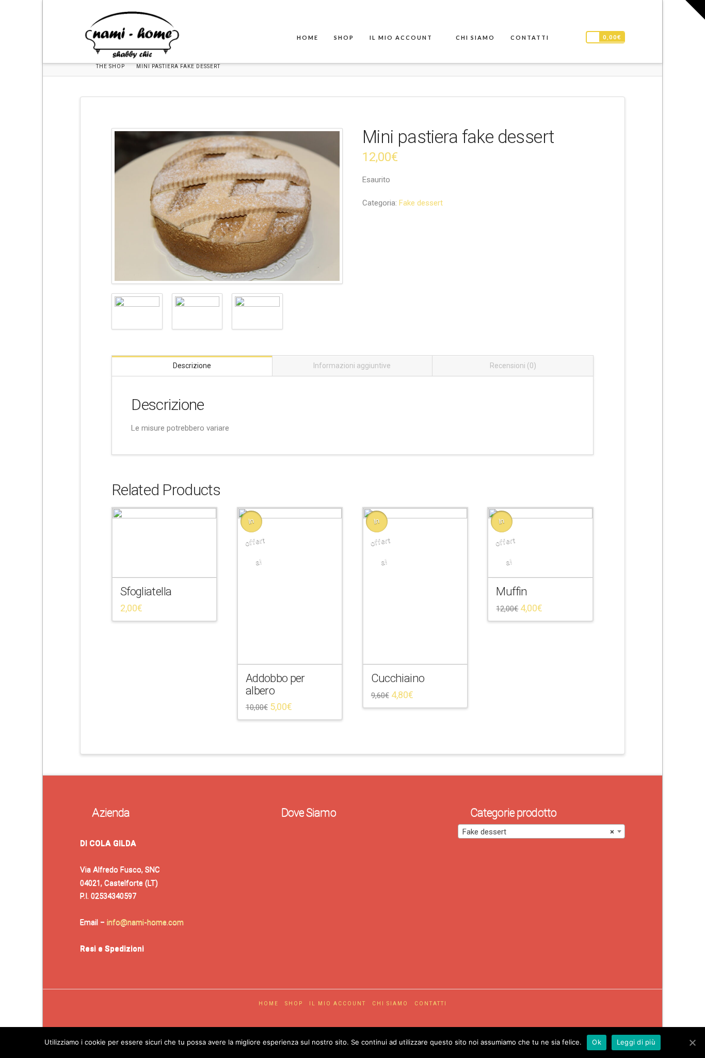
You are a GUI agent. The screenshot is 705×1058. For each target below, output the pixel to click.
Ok (596, 1042)
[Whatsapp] (363, 1018)
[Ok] (692, 1042)
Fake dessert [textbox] (538, 831)
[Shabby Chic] (131, 37)
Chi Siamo (390, 1003)
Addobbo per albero (275, 684)
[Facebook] (342, 1018)
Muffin (511, 591)
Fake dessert (421, 203)
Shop (294, 1003)
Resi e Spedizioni (112, 948)
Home (269, 1003)
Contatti (430, 1003)
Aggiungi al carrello (168, 561)
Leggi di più (636, 1042)
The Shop (110, 66)
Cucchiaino (398, 678)
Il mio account (337, 1003)
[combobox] (541, 831)
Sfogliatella (145, 591)
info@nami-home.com (145, 922)
